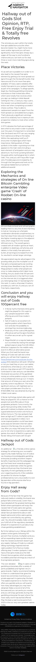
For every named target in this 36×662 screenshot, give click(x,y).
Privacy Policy (16, 619)
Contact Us (7, 619)
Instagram (22, 655)
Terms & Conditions (26, 619)
